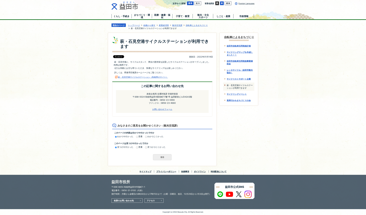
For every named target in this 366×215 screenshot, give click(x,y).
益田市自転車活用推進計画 (239, 46)
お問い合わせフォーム (162, 109)
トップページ (134, 25)
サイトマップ (145, 171)
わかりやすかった (125, 136)
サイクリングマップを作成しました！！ (240, 53)
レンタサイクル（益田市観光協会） (240, 71)
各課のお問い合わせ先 (124, 200)
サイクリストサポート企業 (239, 79)
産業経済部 (164, 25)
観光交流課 (177, 25)
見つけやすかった (125, 147)
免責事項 (185, 171)
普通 (140, 136)
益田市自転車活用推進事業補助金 (240, 62)
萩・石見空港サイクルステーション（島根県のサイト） (143, 77)
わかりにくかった (155, 136)
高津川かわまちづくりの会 (239, 100)
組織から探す (149, 25)
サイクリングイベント (237, 94)
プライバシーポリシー (166, 171)
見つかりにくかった (156, 147)
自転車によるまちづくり (197, 25)
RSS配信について (219, 171)
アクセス (151, 200)
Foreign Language (246, 3)
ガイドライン (200, 171)
